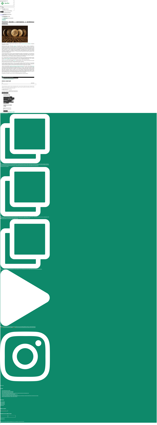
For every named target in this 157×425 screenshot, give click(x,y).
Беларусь (11, 97)
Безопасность (6, 97)
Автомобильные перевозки (7, 12)
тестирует (5, 59)
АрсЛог (11, 96)
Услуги (3, 7)
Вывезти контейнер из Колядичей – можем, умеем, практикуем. (9, 396)
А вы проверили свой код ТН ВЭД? (6, 390)
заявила (14, 60)
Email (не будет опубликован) (5, 91)
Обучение (9, 101)
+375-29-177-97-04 (2, 404)
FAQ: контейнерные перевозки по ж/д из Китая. (7, 392)
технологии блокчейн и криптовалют (26, 43)
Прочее (12, 102)
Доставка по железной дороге (7, 14)
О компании (5, 14)
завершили (8, 58)
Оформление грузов (7, 102)
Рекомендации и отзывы (7, 16)
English (3, 16)
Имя (2, 89)
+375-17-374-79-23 (2, 403)
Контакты (3, 14)
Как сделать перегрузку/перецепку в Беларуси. (7, 391)
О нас (2, 12)
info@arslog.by (2, 405)
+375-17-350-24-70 (2, 402)
